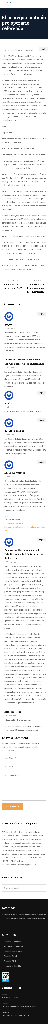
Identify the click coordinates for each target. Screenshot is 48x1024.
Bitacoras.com (12, 711)
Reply (41, 314)
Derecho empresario (13, 951)
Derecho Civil (10, 961)
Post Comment (12, 806)
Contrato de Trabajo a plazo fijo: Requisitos (35, 288)
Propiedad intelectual (13, 946)
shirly (8, 403)
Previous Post (12, 280)
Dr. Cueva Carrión (15, 472)
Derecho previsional (12, 941)
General (29, 50)
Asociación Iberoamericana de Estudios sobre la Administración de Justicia (24, 554)
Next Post (37, 280)
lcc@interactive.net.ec (14, 523)
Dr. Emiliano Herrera (13, 50)
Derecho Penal (10, 956)
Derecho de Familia (12, 966)
